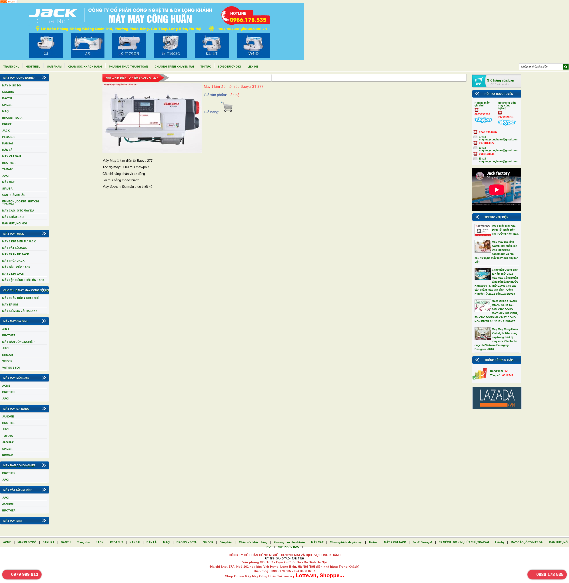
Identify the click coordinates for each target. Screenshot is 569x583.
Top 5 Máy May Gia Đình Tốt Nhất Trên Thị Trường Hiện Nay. (505, 229)
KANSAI (7, 143)
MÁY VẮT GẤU (11, 156)
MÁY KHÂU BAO (13, 217)
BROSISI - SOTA (12, 117)
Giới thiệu (33, 66)
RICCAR (7, 455)
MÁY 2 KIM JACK (13, 273)
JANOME (8, 416)
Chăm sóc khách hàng (85, 66)
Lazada (288, 576)
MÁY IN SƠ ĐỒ (11, 85)
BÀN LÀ (7, 150)
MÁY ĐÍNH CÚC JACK (16, 267)
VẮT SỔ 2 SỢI (11, 367)
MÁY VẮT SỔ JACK (14, 248)
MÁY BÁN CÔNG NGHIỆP (18, 341)
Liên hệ (253, 66)
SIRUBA (7, 188)
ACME (6, 385)
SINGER (7, 104)
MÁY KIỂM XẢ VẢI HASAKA (20, 311)
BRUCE (7, 124)
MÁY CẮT (8, 182)
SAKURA (8, 92)
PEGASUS (8, 137)
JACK (6, 130)
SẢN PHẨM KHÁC (13, 195)
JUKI (5, 175)
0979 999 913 (24, 574)
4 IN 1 (5, 329)
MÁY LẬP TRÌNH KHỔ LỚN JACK (23, 280)
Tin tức (205, 66)
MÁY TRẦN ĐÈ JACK (15, 254)
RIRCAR (7, 354)
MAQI (5, 111)
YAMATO (7, 169)
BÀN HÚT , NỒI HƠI (14, 223)
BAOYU (7, 98)
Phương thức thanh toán (128, 66)
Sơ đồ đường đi (229, 66)
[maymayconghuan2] (507, 124)
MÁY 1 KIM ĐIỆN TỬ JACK (19, 241)
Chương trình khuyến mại (174, 66)
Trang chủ (11, 66)
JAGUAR (8, 442)
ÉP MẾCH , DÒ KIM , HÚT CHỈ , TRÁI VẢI (21, 203)
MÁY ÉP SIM (10, 304)
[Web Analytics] (9, 2)
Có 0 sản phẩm (500, 84)
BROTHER (9, 162)
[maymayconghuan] (483, 122)
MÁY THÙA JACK (13, 260)
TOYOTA (7, 435)
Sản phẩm (54, 66)
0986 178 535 (549, 574)
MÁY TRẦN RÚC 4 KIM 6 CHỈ (20, 298)
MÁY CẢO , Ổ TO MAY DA (18, 210)
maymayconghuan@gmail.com (498, 139)
